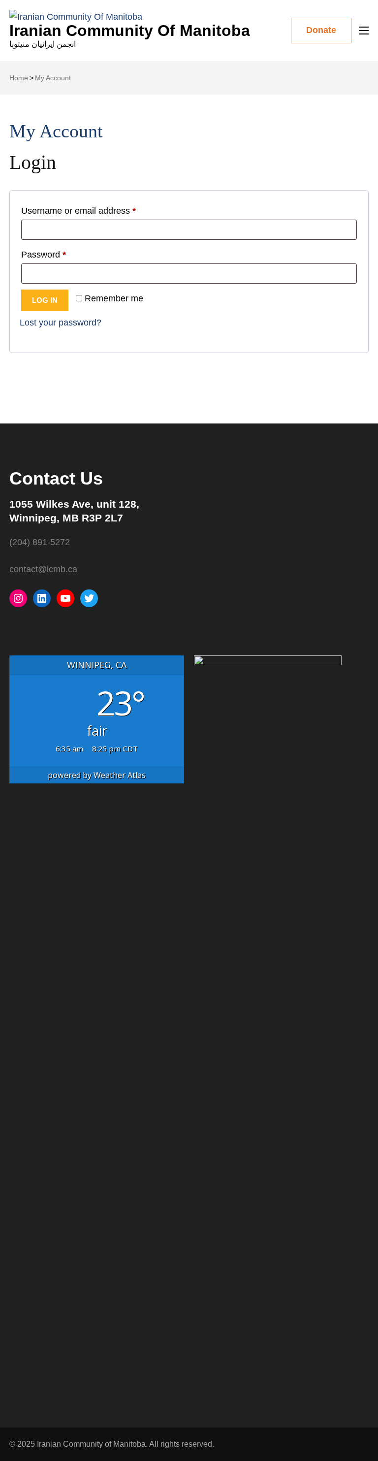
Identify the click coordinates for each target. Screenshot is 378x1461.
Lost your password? (60, 322)
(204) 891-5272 (39, 542)
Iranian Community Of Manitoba (129, 30)
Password (61, 254)
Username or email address (96, 210)
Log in (45, 300)
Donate (321, 30)
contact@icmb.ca (43, 569)
